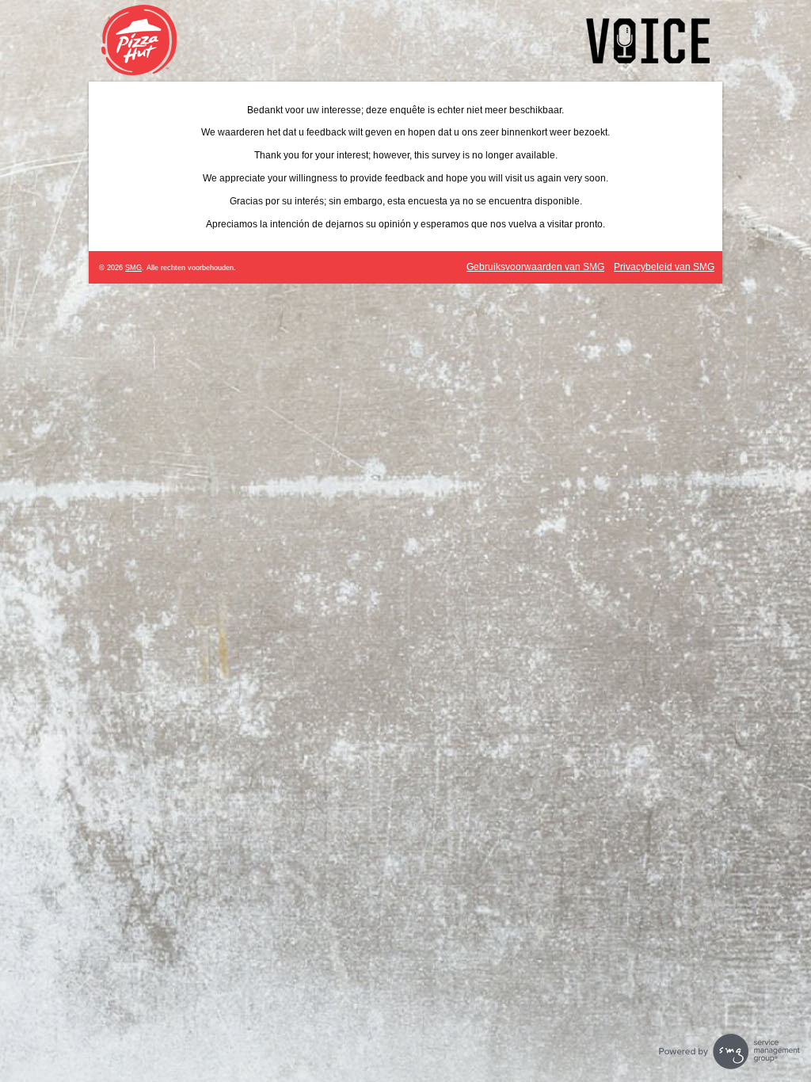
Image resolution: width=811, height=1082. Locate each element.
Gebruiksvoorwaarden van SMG (535, 266)
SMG (133, 268)
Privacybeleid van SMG (664, 266)
